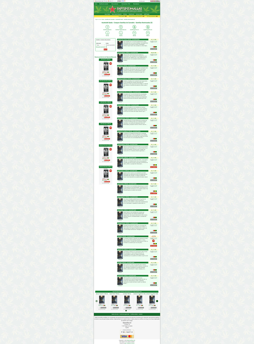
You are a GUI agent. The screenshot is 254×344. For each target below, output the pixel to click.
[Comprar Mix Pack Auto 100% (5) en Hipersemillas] (106, 130)
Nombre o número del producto (103, 39)
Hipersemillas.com (131, 340)
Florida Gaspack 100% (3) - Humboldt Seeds (127, 144)
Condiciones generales (124, 314)
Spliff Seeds (146, 14)
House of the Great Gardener (113, 16)
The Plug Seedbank (129, 16)
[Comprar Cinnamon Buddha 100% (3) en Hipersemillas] (120, 110)
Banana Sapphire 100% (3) (102, 293)
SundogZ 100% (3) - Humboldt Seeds (126, 262)
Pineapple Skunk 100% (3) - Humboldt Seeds (128, 223)
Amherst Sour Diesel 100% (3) (152, 294)
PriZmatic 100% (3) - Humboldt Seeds (126, 236)
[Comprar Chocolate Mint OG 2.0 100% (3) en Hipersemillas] (120, 97)
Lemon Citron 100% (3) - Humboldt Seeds (127, 184)
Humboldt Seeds (119, 19)
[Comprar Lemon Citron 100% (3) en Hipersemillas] (120, 189)
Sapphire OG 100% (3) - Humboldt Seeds (127, 249)
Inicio (96, 3)
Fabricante (98, 43)
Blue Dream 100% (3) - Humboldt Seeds (127, 65)
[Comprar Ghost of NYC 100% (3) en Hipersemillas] (120, 163)
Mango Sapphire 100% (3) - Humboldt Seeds (128, 197)
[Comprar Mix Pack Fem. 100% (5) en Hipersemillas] (106, 109)
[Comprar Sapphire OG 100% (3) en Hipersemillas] (120, 254)
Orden (107, 43)
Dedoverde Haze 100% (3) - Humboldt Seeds (128, 118)
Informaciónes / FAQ (126, 3)
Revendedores (136, 3)
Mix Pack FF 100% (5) (105, 59)
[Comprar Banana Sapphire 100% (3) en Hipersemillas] (120, 57)
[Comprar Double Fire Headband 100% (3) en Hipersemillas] (120, 136)
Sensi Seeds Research (117, 14)
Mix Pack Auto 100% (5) (106, 123)
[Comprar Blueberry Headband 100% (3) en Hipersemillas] (120, 84)
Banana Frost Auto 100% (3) (106, 166)
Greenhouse (131, 14)
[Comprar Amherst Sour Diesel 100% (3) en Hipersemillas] (120, 44)
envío (108, 75)
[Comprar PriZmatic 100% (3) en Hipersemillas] (120, 241)
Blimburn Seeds (141, 16)
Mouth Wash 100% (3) (114, 293)
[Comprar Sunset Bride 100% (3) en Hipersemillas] (120, 281)
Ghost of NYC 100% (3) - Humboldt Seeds (127, 157)
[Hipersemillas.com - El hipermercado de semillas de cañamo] (127, 9)
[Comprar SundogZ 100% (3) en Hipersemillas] (120, 267)
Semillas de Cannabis (110, 19)
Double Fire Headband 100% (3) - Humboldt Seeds (129, 131)
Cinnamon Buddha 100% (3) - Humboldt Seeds (128, 105)
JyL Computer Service (129, 343)
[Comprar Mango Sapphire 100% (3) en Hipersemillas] (120, 202)
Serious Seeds (139, 14)
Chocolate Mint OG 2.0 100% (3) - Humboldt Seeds (129, 92)
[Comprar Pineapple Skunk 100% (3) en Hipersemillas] (120, 228)
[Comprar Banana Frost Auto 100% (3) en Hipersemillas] (106, 173)
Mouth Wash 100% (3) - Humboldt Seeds (127, 210)
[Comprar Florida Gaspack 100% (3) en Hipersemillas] (120, 149)
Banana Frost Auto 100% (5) (106, 145)
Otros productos (114, 3)
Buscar (105, 49)
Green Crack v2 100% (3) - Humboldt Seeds (127, 170)
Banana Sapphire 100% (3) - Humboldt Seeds (128, 52)
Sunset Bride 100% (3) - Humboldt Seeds (127, 275)
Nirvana (125, 14)
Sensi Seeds (107, 14)
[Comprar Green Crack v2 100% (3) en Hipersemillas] (120, 176)
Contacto (140, 314)
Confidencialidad (134, 314)
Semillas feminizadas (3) (129, 19)
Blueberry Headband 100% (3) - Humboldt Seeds (129, 78)
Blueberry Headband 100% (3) (140, 294)
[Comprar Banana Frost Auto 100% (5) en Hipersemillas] (106, 152)
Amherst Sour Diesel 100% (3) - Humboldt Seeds (129, 39)
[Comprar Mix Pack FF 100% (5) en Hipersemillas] (106, 66)
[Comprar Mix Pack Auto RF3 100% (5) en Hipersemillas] (106, 87)
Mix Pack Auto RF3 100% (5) (106, 80)
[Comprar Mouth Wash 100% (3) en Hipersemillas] (120, 215)
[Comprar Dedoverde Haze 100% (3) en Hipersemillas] (120, 123)
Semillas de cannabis (103, 3)
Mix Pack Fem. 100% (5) (106, 102)
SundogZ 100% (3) (127, 293)
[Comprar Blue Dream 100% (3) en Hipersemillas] (120, 71)
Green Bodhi (99, 16)
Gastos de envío (115, 314)
